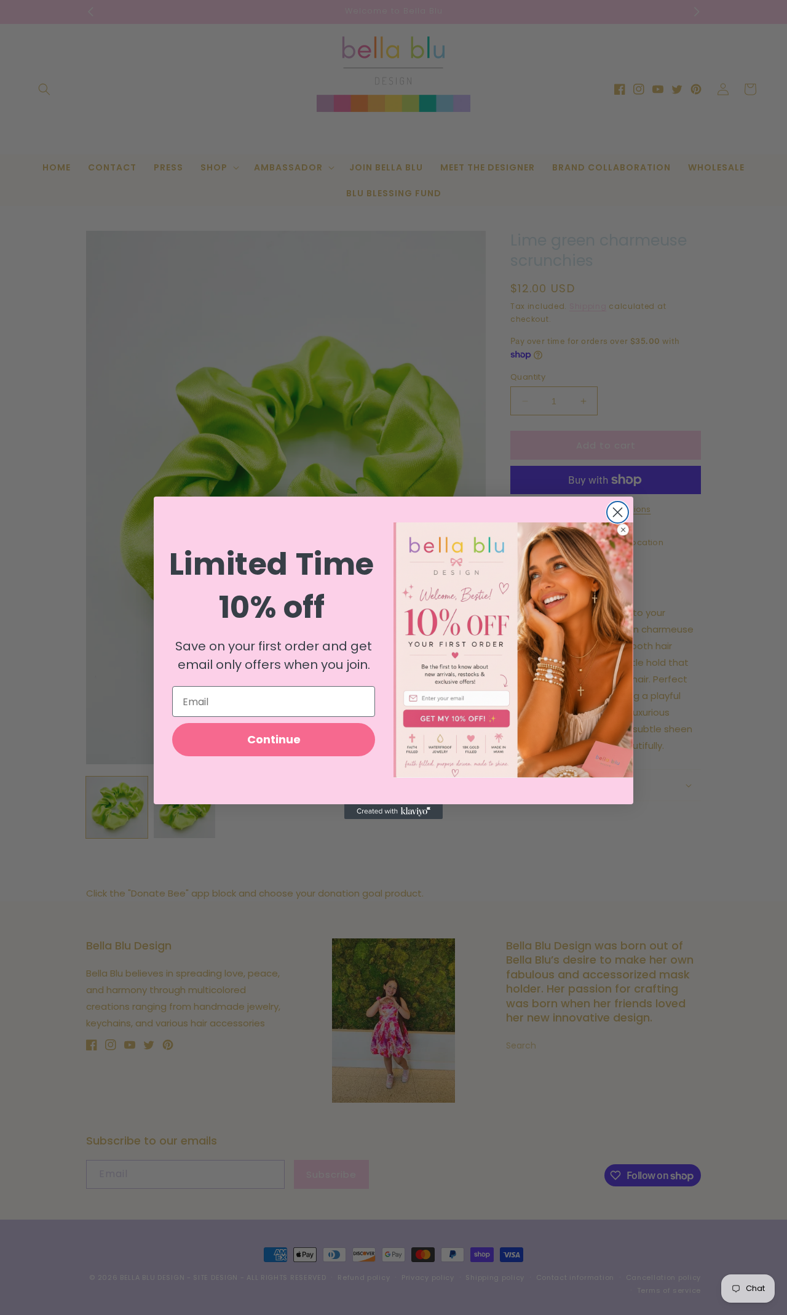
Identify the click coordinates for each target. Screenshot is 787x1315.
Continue (274, 739)
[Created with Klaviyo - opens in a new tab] (393, 811)
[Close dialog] (617, 512)
